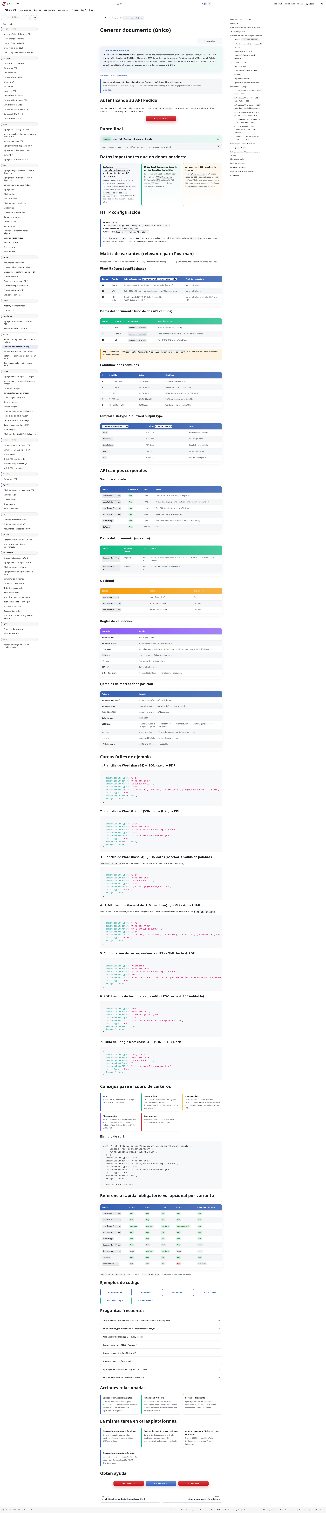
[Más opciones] (219, 41)
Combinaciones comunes (243, 51)
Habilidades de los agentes (231, 1510)
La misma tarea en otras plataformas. (243, 171)
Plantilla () (246, 40)
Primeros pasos (191, 1510)
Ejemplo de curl (240, 148)
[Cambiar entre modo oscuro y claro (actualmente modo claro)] (322, 4)
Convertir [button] (6, 58)
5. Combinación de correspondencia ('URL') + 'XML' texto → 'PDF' (247, 121)
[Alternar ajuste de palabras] (215, 773)
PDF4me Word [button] (8, 553)
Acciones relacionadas (238, 167)
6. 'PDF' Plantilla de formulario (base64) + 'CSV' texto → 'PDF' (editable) (245, 129)
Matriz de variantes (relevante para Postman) (246, 36)
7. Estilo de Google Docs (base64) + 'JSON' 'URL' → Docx (246, 138)
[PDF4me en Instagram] (10, 1510)
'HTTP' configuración (237, 31)
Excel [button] (4, 165)
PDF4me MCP (215, 1510)
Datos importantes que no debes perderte (245, 27)
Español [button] (312, 3)
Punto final (234, 23)
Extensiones (63, 10)
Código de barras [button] (9, 29)
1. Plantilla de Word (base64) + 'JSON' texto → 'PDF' (247, 92)
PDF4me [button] (6, 534)
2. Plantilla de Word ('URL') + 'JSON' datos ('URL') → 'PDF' (247, 99)
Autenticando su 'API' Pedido (240, 19)
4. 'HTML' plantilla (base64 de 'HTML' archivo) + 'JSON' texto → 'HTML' (247, 113)
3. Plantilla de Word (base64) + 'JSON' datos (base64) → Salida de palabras (247, 106)
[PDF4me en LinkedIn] (3, 1510)
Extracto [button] (6, 257)
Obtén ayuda (235, 175)
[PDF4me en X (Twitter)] (7, 1510)
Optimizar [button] (6, 474)
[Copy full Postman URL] (218, 147)
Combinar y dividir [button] (10, 440)
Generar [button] (6, 334)
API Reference (193, 1483)
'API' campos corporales (238, 62)
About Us (283, 1510)
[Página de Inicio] (105, 18)
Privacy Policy (303, 1510)
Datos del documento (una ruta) (245, 70)
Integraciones (25, 10)
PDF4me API (10, 10)
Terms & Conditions (317, 1510)
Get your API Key (161, 118)
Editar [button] (5, 124)
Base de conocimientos (44, 10)
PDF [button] (4, 514)
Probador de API (79, 10)
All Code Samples (161, 1483)
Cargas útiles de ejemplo (239, 87)
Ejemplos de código (237, 159)
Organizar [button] (6, 485)
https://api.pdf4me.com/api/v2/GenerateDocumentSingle (144, 147)
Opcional (237, 74)
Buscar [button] (5, 300)
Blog (91, 10)
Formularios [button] (7, 316)
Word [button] (5, 639)
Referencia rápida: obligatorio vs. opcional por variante (246, 153)
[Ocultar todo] (35, 17)
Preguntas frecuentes (237, 163)
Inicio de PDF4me (293, 3)
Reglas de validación (241, 78)
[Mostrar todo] (30, 17)
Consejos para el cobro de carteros (242, 144)
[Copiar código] (219, 773)
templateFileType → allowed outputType (244, 56)
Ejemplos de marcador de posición (246, 83)
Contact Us (292, 1510)
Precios (276, 3)
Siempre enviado (240, 66)
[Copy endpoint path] (218, 139)
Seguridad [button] (6, 624)
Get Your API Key (128, 1483)
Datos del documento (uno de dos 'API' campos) (248, 45)
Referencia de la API (177, 1510)
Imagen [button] (5, 371)
